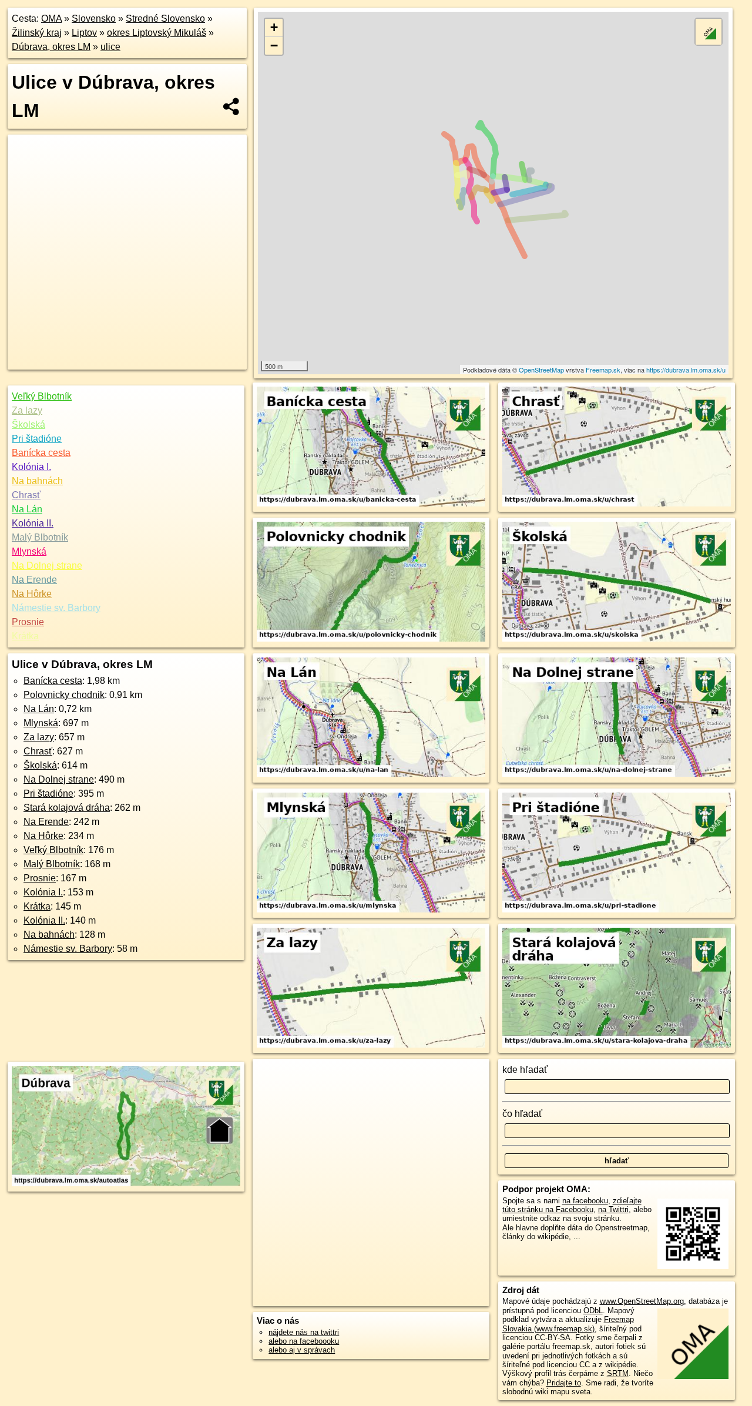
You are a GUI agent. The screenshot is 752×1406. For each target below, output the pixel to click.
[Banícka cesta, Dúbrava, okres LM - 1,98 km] (371, 447)
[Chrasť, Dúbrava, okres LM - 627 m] (616, 447)
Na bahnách (37, 481)
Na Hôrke (32, 594)
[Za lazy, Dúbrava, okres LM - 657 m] (371, 988)
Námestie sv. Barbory (56, 608)
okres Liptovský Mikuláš (156, 33)
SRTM (618, 1373)
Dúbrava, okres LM (51, 47)
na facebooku (585, 1200)
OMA (51, 19)
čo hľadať (522, 1114)
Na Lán (27, 509)
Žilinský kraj (37, 33)
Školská (28, 424)
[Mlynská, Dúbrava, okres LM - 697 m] (371, 853)
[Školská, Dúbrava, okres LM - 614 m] (616, 582)
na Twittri (613, 1209)
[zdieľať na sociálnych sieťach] (231, 106)
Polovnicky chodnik (64, 695)
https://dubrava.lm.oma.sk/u (686, 369)
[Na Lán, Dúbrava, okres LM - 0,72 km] (371, 717)
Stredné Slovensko (165, 19)
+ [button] (274, 27)
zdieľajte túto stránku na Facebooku (572, 1205)
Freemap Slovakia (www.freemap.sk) (568, 1324)
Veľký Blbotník (42, 396)
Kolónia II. (32, 523)
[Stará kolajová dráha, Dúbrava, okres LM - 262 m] (616, 988)
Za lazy (27, 410)
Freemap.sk (603, 369)
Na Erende (34, 580)
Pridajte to (563, 1382)
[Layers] (708, 32)
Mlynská (29, 551)
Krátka (25, 636)
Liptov (84, 33)
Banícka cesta (41, 453)
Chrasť (26, 495)
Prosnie (28, 622)
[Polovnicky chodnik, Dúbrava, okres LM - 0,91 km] (371, 582)
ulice (110, 47)
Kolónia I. (31, 467)
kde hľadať (525, 1070)
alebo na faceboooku (303, 1341)
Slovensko (94, 19)
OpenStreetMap (541, 369)
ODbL (593, 1310)
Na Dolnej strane (47, 566)
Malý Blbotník (40, 537)
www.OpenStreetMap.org (642, 1301)
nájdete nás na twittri (303, 1332)
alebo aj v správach (301, 1349)
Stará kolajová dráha (67, 808)
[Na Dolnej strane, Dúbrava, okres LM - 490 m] (616, 717)
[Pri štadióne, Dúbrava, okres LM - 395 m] (616, 853)
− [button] (274, 45)
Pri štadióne (37, 439)
